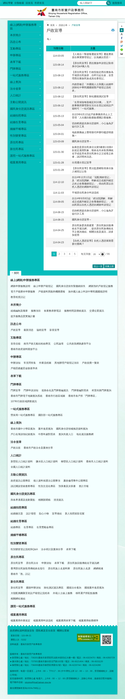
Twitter (122, 46)
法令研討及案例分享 (52, 549)
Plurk (122, 42)
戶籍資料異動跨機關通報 (51, 291)
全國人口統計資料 (20, 467)
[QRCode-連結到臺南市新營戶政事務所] (107, 640)
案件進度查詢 (45, 428)
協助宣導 (41, 330)
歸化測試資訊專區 (53, 587)
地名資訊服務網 (84, 434)
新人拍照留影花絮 (74, 513)
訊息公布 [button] (15, 41)
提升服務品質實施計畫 (23, 316)
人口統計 (16, 455)
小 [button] (122, 26)
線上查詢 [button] (15, 82)
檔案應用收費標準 (88, 620)
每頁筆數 (86, 254)
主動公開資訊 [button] (18, 102)
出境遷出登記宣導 (81, 162)
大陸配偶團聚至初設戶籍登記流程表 (30, 593)
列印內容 (113, 30)
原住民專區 (17, 556)
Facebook (122, 38)
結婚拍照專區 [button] (18, 115)
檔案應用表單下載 (66, 620)
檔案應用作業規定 (20, 620)
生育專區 (28, 527)
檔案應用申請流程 (43, 620)
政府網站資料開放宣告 (22, 630)
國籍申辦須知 (33, 587)
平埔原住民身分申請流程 (85, 192)
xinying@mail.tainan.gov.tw (38, 682)
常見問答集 (30, 363)
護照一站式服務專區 (22, 155)
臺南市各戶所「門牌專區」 (83, 396)
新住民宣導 (17, 587)
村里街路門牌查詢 (101, 390)
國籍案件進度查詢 (94, 587)
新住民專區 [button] (17, 149)
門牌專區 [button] (15, 68)
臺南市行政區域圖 (55, 396)
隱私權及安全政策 (45, 630)
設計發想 (31, 513)
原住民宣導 (17, 563)
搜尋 (79, 2)
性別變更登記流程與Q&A (24, 549)
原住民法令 (32, 563)
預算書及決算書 (67, 486)
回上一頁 (98, 266)
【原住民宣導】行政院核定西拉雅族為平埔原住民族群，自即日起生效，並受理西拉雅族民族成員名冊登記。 (92, 75)
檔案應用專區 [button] (18, 162)
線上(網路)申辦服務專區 (25, 280)
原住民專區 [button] (17, 142)
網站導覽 (8, 3)
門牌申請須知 (31, 390)
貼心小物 (44, 513)
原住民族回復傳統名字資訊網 (83, 563)
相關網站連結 (18, 598)
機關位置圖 (63, 630)
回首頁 (29, 3)
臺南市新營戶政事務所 (62, 12)
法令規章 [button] (15, 88)
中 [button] (122, 30)
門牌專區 (16, 384)
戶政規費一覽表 (90, 363)
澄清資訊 (58, 500)
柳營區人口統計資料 (72, 461)
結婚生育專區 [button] (18, 122)
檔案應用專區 (19, 614)
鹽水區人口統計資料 (47, 461)
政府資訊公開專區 (20, 480)
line (122, 50)
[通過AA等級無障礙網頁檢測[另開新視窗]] (88, 638)
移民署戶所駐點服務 (87, 593)
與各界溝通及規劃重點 (23, 500)
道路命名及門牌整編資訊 (54, 390)
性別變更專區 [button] (18, 135)
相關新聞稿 (44, 500)
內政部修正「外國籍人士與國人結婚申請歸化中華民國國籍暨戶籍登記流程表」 (92, 87)
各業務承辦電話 (52, 310)
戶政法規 (15, 447)
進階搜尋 (117, 3)
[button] (102, 254)
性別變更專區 (19, 543)
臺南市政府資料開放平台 (24, 349)
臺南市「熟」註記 (20, 574)
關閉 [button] (16, 273)
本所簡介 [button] (15, 35)
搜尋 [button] (108, 3)
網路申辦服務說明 (20, 286)
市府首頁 (39, 3)
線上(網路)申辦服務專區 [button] (23, 26)
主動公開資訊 (19, 474)
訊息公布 (63, 25)
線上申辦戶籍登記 (43, 286)
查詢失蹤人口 (66, 434)
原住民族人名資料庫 (59, 568)
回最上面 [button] (109, 266)
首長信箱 (15, 343)
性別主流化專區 (46, 486)
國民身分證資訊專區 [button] (22, 108)
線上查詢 (16, 422)
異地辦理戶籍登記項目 (66, 363)
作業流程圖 (45, 363)
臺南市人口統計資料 (97, 461)
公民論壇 (58, 343)
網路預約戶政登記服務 (101, 286)
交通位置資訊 (96, 310)
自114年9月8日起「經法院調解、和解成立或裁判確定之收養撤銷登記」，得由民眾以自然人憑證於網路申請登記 (92, 201)
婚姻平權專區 (18, 128)
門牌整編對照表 (80, 390)
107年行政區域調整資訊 (24, 401)
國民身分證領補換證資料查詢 (72, 428)
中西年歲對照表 (46, 434)
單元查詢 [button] (49, 39)
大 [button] (122, 34)
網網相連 (98, 568)
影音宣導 (54, 330)
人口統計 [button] (15, 95)
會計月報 (84, 486)
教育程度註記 (18, 297)
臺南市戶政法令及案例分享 (38, 447)
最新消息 (28, 330)
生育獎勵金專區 (45, 527)
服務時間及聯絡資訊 (75, 310)
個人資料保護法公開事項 (46, 480)
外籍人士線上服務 (62, 593)
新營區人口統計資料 (22, 461)
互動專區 (16, 337)
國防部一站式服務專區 (50, 415)
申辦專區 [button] (15, 55)
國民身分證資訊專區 (23, 493)
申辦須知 (15, 363)
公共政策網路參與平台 (79, 343)
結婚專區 (15, 527)
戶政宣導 (76, 25)
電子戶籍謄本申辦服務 (23, 291)
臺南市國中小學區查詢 (23, 428)
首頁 (52, 25)
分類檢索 (19, 3)
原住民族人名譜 (81, 568)
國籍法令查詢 (74, 587)
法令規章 (16, 441)
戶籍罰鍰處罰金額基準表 (24, 368)
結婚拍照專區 (19, 507)
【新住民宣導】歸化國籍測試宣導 (90, 96)
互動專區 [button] (15, 48)
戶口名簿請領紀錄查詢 (23, 434)
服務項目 (36, 310)
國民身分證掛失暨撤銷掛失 (70, 286)
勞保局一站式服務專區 (23, 415)
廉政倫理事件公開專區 (75, 480)
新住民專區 (17, 581)
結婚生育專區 (19, 521)
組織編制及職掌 (19, 310)
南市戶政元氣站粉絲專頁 (37, 343)
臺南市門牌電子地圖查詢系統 (26, 396)
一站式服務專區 (20, 409)
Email (122, 54)
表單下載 (15, 61)
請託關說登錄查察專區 (23, 486)
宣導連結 (57, 513)
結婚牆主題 (17, 513)
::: (1, 1)
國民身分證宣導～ (81, 141)
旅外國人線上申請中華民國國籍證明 (87, 291)
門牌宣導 (15, 390)
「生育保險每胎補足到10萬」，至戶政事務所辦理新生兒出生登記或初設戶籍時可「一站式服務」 (92, 105)
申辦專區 (16, 356)
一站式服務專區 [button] (19, 75)
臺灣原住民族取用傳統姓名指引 (28, 568)
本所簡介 (16, 304)
